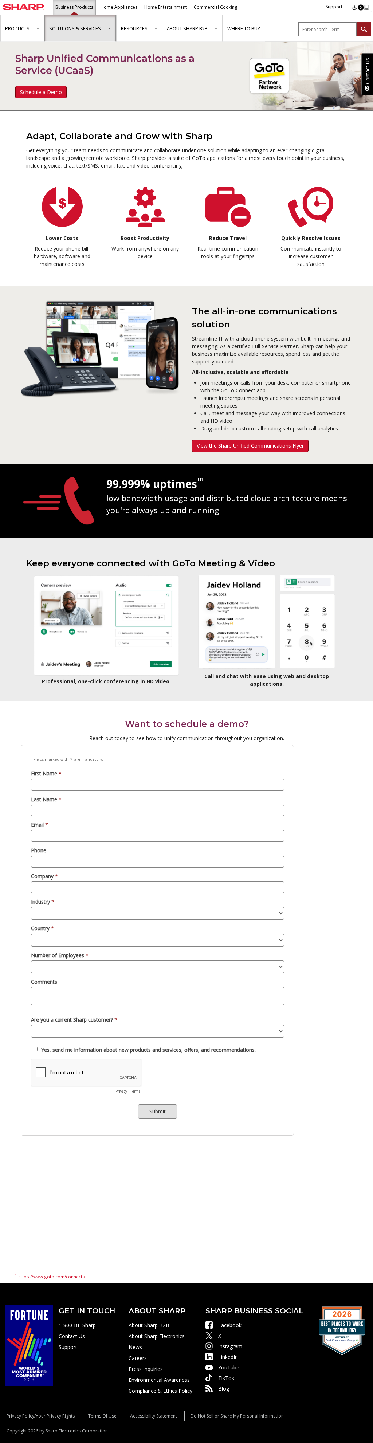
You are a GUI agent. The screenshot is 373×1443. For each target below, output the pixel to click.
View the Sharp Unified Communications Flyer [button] (250, 445)
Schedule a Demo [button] (41, 92)
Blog (223, 1388)
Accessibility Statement (153, 1416)
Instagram (230, 1346)
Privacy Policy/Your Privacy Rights (41, 1416)
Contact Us (72, 1336)
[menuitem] (22, 28)
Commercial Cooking (215, 7)
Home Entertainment (165, 7)
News (135, 1347)
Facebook (230, 1325)
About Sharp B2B (149, 1325)
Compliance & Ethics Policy (160, 1390)
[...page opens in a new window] (29, 1345)
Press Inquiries (146, 1368)
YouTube (228, 1367)
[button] (37, 28)
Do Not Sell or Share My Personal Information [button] (237, 1416)
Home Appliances (119, 7)
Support (334, 7)
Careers (138, 1357)
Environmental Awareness (159, 1379)
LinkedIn (228, 1356)
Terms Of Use (102, 1416)
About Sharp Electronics (157, 1336)
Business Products (74, 7)
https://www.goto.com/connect (48, 1276)
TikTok (226, 1378)
